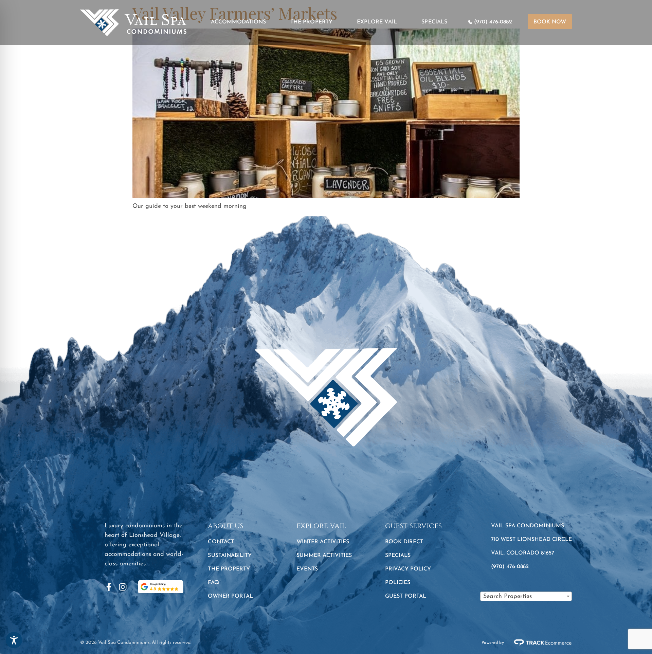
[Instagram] (123, 587)
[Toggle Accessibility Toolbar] (14, 640)
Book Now (549, 22)
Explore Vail (377, 22)
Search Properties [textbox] (507, 597)
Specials (434, 22)
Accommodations (238, 22)
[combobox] (526, 596)
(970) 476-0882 (493, 22)
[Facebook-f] (109, 587)
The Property (311, 22)
